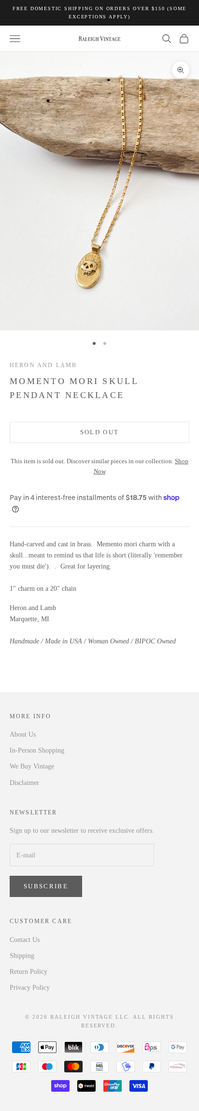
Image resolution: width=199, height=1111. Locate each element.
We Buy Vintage (32, 766)
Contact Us (25, 939)
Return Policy (28, 971)
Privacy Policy (30, 987)
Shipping (22, 955)
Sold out (99, 432)
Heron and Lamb (43, 365)
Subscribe (46, 886)
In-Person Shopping (37, 750)
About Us (23, 734)
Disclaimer (24, 782)
